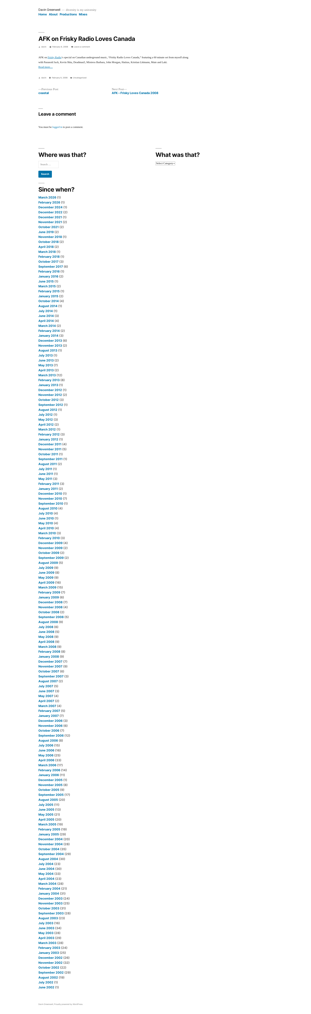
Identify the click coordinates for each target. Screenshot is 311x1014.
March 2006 (47, 765)
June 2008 (46, 632)
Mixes (83, 14)
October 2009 (48, 553)
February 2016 (49, 271)
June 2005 (46, 809)
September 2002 (51, 972)
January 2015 (48, 296)
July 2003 (45, 923)
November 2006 (50, 726)
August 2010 (47, 508)
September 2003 (51, 913)
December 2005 (50, 780)
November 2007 (50, 666)
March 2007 (47, 706)
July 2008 (45, 627)
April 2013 (46, 370)
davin (43, 47)
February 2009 (49, 592)
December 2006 (50, 721)
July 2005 (45, 805)
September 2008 (51, 617)
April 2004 (46, 879)
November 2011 (49, 449)
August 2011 (47, 464)
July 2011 (45, 469)
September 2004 (51, 854)
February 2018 (49, 256)
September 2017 (50, 266)
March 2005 (47, 824)
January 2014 (48, 335)
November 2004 (50, 844)
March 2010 (47, 533)
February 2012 (49, 434)
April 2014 (46, 321)
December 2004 (50, 839)
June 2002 (46, 987)
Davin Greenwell (49, 10)
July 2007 (45, 686)
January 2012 (48, 439)
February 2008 (49, 651)
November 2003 (50, 903)
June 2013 (46, 360)
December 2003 (50, 898)
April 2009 (46, 582)
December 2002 (50, 958)
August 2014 (47, 306)
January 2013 (48, 385)
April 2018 (46, 247)
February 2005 (49, 829)
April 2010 (46, 528)
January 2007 (48, 716)
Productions (68, 14)
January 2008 (48, 656)
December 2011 (49, 444)
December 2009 (50, 543)
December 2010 (50, 493)
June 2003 (46, 928)
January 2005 (48, 834)
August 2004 (48, 859)
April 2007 (46, 701)
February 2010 (49, 538)
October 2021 (48, 227)
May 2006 (45, 755)
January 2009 (48, 597)
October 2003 (48, 908)
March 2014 (47, 326)
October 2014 (48, 301)
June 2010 (46, 518)
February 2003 (49, 948)
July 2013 (45, 355)
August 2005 (48, 800)
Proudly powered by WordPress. (68, 1004)
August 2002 (48, 977)
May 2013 (45, 365)
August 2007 (48, 681)
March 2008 (47, 647)
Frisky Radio (54, 57)
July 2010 (45, 513)
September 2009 (51, 558)
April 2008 (46, 642)
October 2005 (48, 790)
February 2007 (49, 711)
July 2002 (45, 982)
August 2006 (48, 740)
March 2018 (47, 252)
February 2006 (49, 770)
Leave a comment (82, 47)
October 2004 (48, 849)
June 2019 (46, 232)
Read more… (45, 67)
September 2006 (51, 735)
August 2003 (48, 918)
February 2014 (49, 331)
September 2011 (50, 459)
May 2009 (45, 577)
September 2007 (51, 676)
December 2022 (50, 212)
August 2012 (47, 410)
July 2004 (45, 864)
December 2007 (50, 661)
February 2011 (48, 484)
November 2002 (50, 962)
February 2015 (49, 291)
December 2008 (50, 602)
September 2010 (50, 503)
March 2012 (47, 429)
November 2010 (50, 498)
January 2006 (48, 775)
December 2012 (50, 390)
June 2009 (46, 572)
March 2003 (47, 943)
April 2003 (46, 938)
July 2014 (45, 311)
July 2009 (45, 568)
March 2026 (47, 197)
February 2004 (49, 888)
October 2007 (48, 671)
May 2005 (45, 814)
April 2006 (46, 760)
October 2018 (48, 242)
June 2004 (46, 869)
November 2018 (50, 237)
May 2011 (45, 479)
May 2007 (45, 696)
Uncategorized (79, 78)
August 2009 (48, 563)
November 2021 (50, 222)
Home (42, 14)
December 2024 (50, 207)
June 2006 (46, 750)
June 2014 (46, 316)
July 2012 (45, 414)
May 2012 (45, 419)
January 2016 (48, 276)
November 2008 (50, 607)
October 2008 (48, 612)
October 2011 (48, 454)
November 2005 (50, 785)
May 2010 (45, 523)
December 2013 (50, 340)
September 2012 (50, 405)
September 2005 (51, 795)
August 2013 (47, 350)
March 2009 (47, 587)
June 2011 (45, 474)
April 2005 (46, 819)
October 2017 (48, 261)
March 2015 (47, 286)
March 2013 (47, 375)
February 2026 (49, 202)
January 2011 (48, 489)
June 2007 (46, 691)
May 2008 (45, 637)
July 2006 (45, 745)
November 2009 (50, 548)
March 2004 (47, 884)
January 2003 (48, 953)
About (53, 14)
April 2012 (46, 424)
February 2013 (49, 380)
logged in (57, 127)
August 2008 (48, 622)
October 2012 (48, 400)
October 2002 (48, 967)
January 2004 (48, 893)
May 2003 (45, 933)
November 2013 (50, 345)
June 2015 (46, 281)
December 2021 (50, 217)
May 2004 (46, 874)
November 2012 (50, 395)
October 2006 (48, 730)
